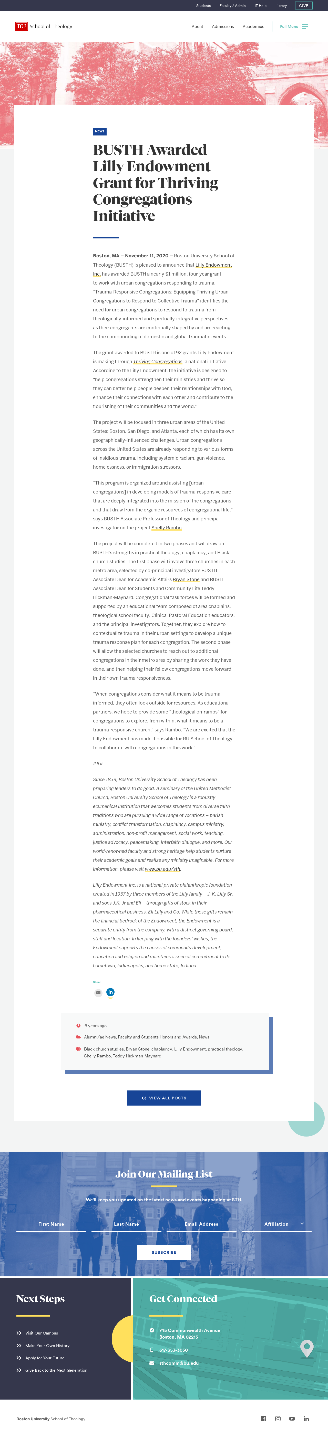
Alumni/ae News (100, 1037)
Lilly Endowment (190, 1049)
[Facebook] (265, 1418)
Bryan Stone (186, 579)
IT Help (260, 5)
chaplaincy (161, 1049)
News (204, 1037)
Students (203, 5)
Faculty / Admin (233, 5)
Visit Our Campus (41, 1333)
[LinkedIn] (308, 1418)
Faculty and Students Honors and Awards (157, 1037)
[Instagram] (279, 1418)
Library (281, 5)
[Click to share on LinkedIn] (110, 995)
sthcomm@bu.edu (179, 1363)
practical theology (225, 1049)
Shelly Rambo (166, 528)
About (197, 26)
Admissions (223, 26)
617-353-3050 (173, 1350)
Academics (253, 26)
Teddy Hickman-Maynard (137, 1056)
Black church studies (104, 1049)
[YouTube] (293, 1418)
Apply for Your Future (45, 1357)
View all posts (168, 1098)
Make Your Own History (47, 1345)
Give (303, 5)
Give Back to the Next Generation (56, 1370)
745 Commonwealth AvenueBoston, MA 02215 (189, 1333)
